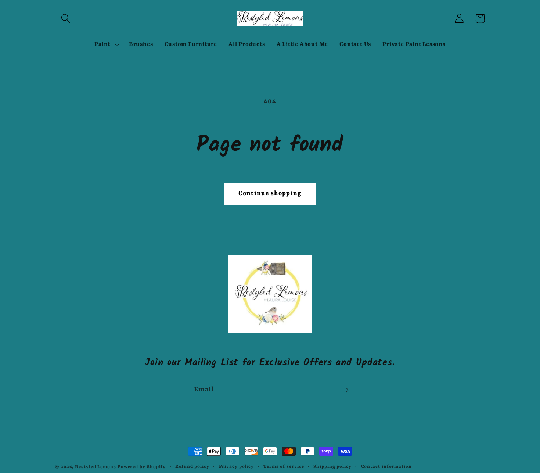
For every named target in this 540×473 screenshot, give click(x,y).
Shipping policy (332, 466)
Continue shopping (269, 193)
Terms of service (283, 466)
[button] (65, 18)
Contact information (386, 466)
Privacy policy (236, 466)
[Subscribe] (345, 390)
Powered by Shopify (142, 467)
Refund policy (192, 466)
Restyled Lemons (95, 467)
